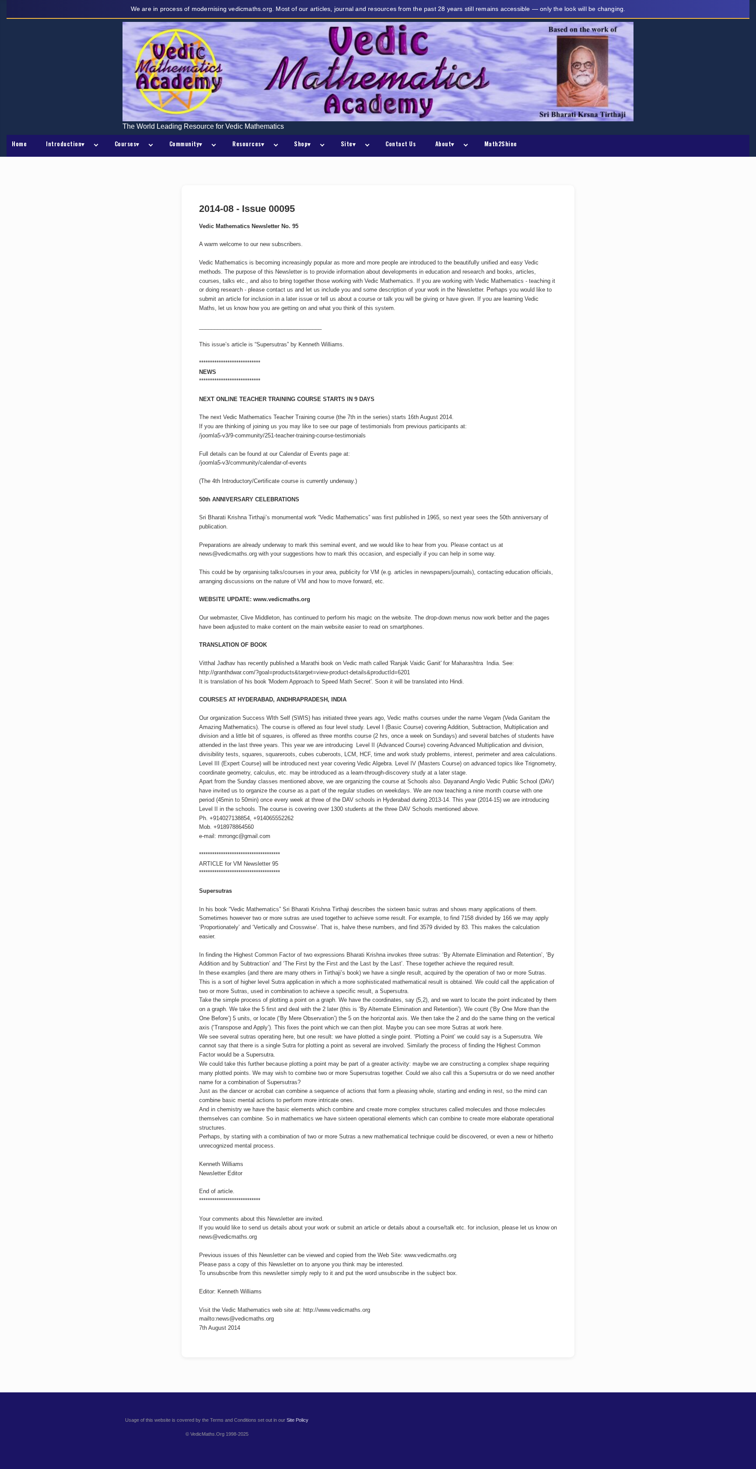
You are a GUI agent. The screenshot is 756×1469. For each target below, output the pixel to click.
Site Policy (297, 1420)
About (445, 143)
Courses (127, 143)
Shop (302, 143)
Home (19, 143)
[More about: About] (464, 146)
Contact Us (400, 143)
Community (186, 143)
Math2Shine (500, 143)
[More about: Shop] (321, 146)
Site (348, 143)
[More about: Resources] (274, 146)
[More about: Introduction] (94, 146)
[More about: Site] (365, 146)
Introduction (65, 143)
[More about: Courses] (149, 146)
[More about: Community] (212, 146)
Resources (248, 143)
